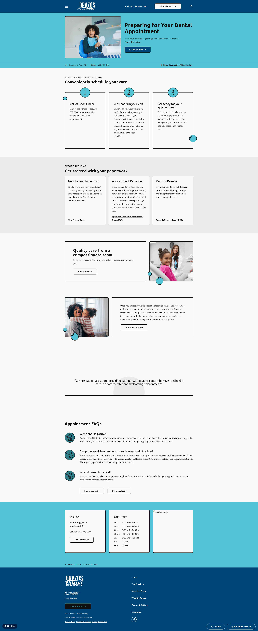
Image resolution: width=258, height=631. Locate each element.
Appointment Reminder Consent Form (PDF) (127, 218)
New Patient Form (76, 220)
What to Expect (139, 598)
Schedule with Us (167, 6)
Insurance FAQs (92, 490)
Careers (94, 622)
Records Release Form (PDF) (169, 220)
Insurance (136, 612)
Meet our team (85, 271)
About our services (134, 327)
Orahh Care (102, 622)
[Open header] (67, 6)
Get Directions (82, 539)
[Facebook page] (134, 619)
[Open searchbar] (191, 6)
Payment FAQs (119, 490)
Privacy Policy (70, 622)
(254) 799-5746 (103, 65)
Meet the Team (139, 591)
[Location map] (173, 531)
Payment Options (140, 605)
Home (134, 577)
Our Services (138, 584)
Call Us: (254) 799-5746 (135, 6)
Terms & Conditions (83, 622)
